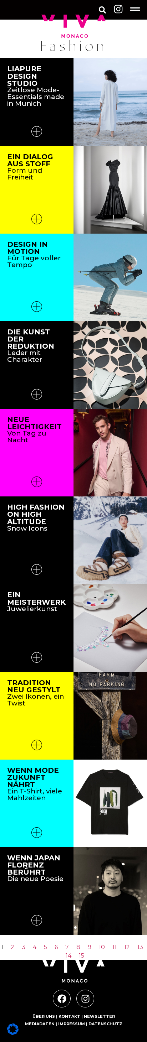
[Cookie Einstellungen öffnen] (13, 1032)
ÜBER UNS (43, 1016)
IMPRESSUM (71, 1023)
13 (140, 947)
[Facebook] (62, 998)
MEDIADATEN (40, 1023)
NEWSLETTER (99, 1016)
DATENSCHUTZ (105, 1023)
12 (127, 947)
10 (102, 947)
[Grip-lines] (135, 9)
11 (114, 947)
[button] (102, 10)
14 (68, 955)
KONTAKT (69, 1016)
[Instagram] (118, 9)
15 (81, 955)
